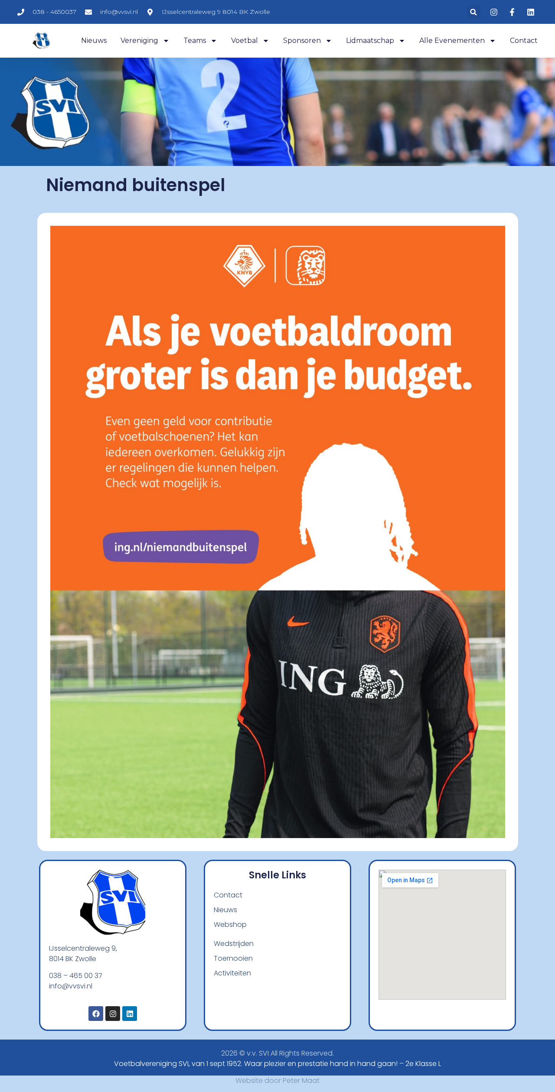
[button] (473, 12)
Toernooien (233, 958)
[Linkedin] (129, 1013)
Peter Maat (301, 1081)
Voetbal (244, 40)
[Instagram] (112, 1013)
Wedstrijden (234, 944)
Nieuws (94, 40)
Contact (524, 40)
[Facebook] (95, 1013)
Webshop (230, 925)
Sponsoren (302, 40)
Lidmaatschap (370, 40)
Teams (194, 40)
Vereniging (139, 40)
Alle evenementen (452, 40)
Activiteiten (232, 973)
